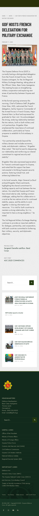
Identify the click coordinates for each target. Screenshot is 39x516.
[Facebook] (4, 510)
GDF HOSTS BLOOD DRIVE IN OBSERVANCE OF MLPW (23, 343)
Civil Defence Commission (10, 449)
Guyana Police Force (9, 443)
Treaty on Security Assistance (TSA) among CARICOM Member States (16, 484)
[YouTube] (13, 510)
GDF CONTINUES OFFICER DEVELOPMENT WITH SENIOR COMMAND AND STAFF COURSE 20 (24, 329)
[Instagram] (8, 510)
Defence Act (6, 470)
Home (3, 16)
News (10, 16)
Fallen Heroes (20, 495)
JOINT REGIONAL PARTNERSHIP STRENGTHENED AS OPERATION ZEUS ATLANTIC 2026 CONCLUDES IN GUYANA (24, 300)
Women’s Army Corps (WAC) (11, 474)
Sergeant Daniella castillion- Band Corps (17, 248)
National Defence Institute (10, 456)
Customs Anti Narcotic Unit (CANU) (13, 446)
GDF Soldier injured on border (14, 313)
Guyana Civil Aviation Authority (11, 453)
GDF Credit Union (31, 495)
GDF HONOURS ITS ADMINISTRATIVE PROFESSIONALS (20, 357)
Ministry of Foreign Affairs (10, 440)
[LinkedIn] (18, 510)
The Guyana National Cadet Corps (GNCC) (16, 477)
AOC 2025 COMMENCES (14, 259)
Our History (11, 495)
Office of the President (9, 433)
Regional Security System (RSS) (12, 459)
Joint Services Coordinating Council (13, 480)
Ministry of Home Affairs (10, 437)
